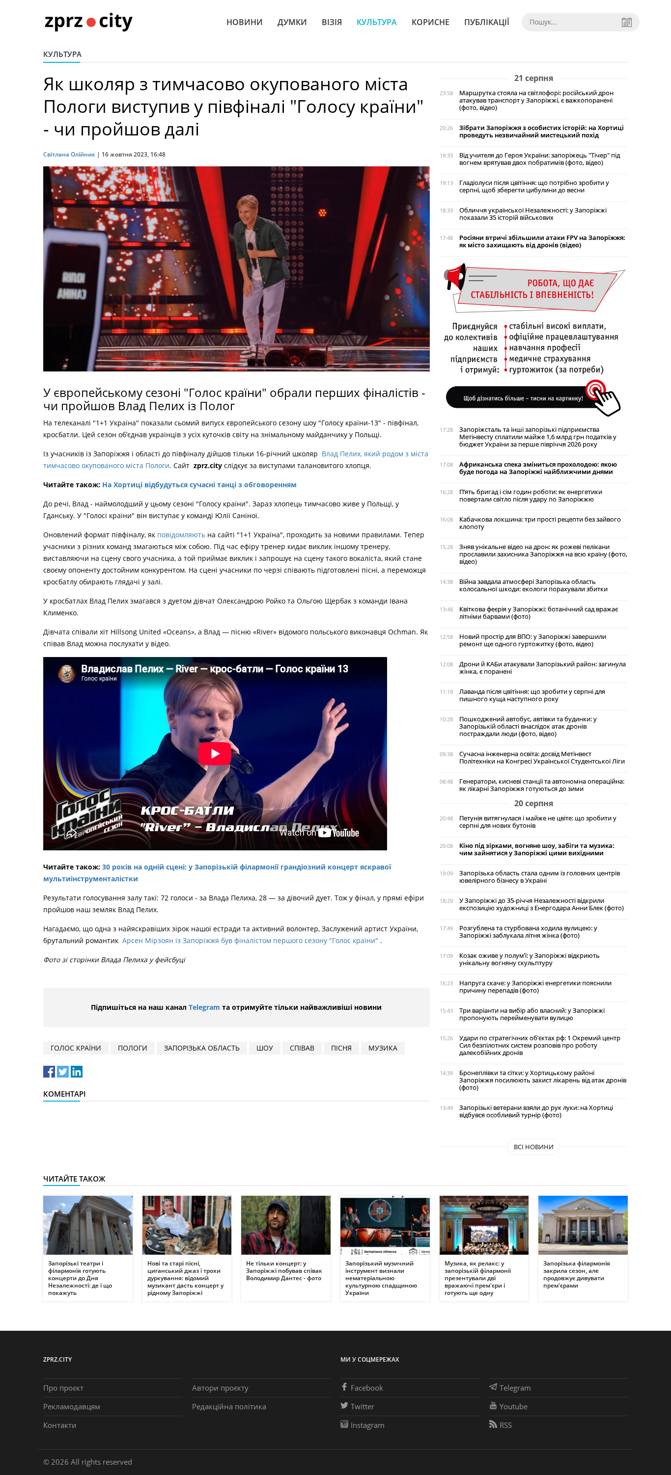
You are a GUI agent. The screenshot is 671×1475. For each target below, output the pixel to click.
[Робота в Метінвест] (534, 339)
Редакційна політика (229, 1406)
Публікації (486, 22)
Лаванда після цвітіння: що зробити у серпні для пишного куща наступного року (532, 695)
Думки (292, 22)
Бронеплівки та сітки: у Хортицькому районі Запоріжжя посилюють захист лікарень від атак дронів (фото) (542, 1080)
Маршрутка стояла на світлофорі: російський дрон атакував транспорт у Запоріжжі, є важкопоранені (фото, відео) (536, 100)
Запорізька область (202, 1048)
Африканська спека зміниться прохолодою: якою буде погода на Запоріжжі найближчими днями (538, 468)
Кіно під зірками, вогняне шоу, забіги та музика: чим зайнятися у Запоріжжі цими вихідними (537, 849)
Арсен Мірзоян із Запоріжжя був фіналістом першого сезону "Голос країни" (251, 940)
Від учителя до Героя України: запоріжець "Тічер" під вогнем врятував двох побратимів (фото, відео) (539, 159)
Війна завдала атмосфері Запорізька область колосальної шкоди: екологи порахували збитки (533, 585)
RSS (506, 1425)
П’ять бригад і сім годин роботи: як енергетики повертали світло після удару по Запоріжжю (530, 495)
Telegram (204, 1007)
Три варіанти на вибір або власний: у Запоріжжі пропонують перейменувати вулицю (532, 1014)
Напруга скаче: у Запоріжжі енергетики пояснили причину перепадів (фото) (535, 986)
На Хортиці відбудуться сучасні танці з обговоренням (199, 484)
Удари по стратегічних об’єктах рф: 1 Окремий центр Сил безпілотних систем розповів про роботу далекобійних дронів (539, 1045)
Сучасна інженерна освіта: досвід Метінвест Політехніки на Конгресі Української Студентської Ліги (542, 757)
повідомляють (182, 534)
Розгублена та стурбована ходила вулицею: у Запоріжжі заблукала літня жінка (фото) (528, 931)
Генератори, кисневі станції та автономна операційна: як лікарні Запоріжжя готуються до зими (541, 785)
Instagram (368, 1425)
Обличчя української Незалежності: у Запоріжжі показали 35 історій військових (533, 214)
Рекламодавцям (71, 1406)
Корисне (430, 22)
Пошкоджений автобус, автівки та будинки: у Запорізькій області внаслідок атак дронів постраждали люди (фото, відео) (528, 726)
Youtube (514, 1406)
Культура (377, 22)
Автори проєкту (220, 1388)
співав (302, 1048)
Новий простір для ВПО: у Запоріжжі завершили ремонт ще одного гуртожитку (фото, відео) (532, 640)
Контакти (60, 1425)
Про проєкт (63, 1388)
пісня (341, 1048)
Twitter (362, 1406)
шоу (264, 1048)
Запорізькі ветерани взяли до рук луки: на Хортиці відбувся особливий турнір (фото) (536, 1111)
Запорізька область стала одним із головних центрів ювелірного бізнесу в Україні (539, 876)
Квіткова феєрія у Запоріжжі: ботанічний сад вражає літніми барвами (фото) (538, 613)
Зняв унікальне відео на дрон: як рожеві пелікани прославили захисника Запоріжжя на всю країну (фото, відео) (543, 554)
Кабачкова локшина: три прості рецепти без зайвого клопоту (540, 523)
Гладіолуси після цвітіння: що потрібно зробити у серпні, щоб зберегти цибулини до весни (534, 186)
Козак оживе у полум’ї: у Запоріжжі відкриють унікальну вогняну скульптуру (529, 959)
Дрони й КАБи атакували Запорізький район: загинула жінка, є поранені (542, 667)
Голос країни (76, 1048)
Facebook (367, 1388)
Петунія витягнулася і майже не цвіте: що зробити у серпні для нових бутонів (537, 822)
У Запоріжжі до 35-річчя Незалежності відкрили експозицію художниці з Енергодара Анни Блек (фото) (541, 904)
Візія (332, 22)
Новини (244, 22)
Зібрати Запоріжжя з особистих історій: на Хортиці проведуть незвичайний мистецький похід (541, 131)
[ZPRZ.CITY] (88, 22)
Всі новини (534, 1146)
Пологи (132, 1048)
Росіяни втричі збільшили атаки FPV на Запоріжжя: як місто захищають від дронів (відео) (542, 241)
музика (382, 1048)
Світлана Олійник (69, 154)
